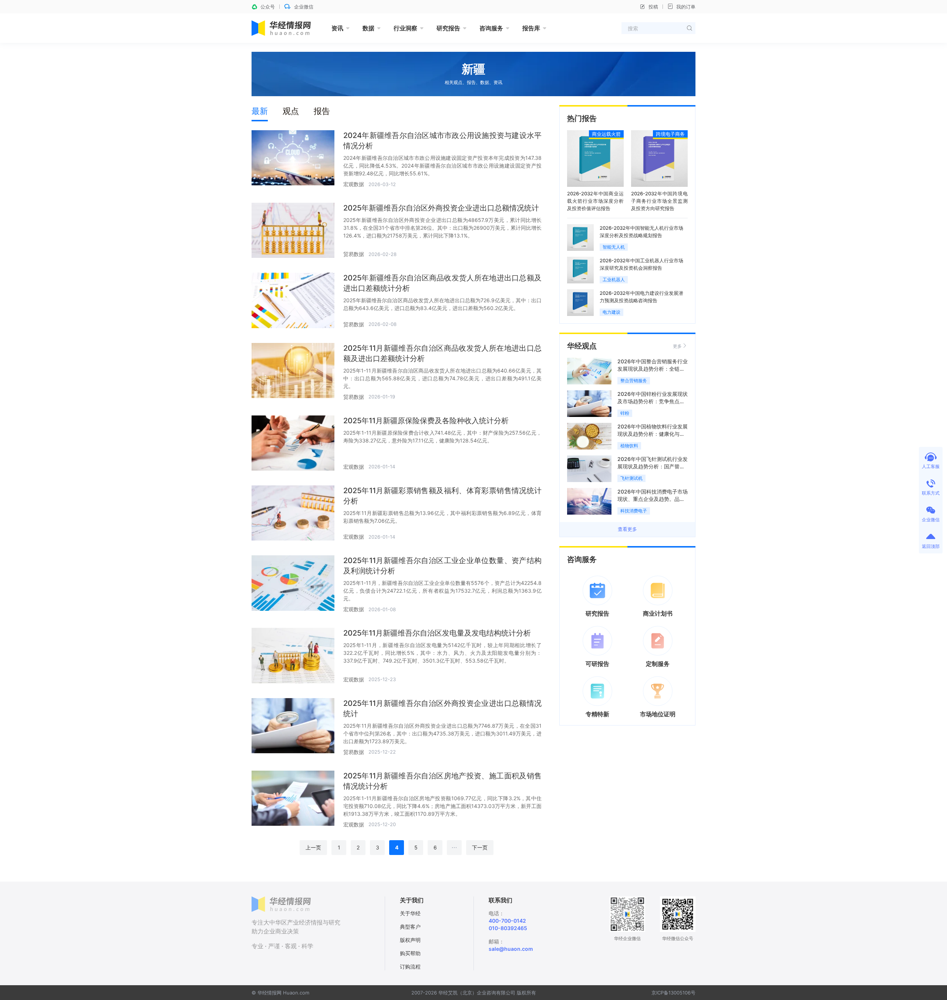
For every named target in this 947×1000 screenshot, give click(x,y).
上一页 (313, 847)
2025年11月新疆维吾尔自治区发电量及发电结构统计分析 (437, 633)
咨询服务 (491, 28)
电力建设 (611, 312)
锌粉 (624, 413)
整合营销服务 (633, 380)
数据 (368, 28)
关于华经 (410, 913)
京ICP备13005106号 (673, 993)
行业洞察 (405, 28)
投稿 (653, 7)
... (454, 846)
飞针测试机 (631, 478)
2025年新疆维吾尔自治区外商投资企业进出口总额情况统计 (441, 207)
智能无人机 (614, 247)
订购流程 (410, 966)
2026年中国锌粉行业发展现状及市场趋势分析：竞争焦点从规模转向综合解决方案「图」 (652, 401)
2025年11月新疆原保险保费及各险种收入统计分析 (426, 420)
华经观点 (582, 345)
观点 (291, 111)
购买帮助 (410, 953)
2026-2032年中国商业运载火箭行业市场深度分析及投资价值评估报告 (595, 201)
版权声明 (410, 940)
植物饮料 (629, 445)
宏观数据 (353, 184)
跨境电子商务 (670, 134)
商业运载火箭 (606, 134)
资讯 (337, 28)
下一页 (480, 847)
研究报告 (448, 28)
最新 (260, 111)
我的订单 (685, 7)
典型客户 (410, 926)
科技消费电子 (633, 511)
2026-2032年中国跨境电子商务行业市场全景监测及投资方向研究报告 (659, 201)
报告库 (531, 28)
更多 (677, 346)
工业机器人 (614, 279)
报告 (322, 111)
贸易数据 (353, 254)
